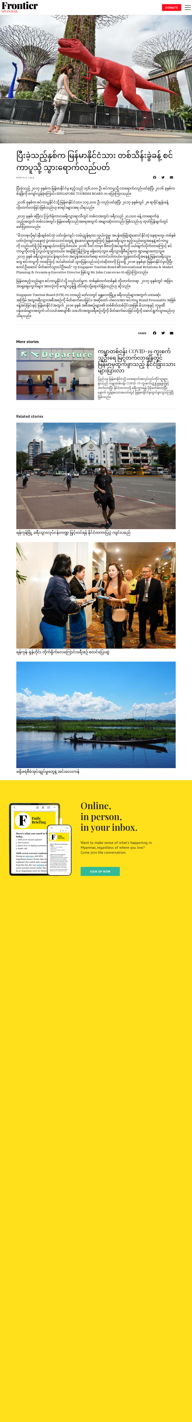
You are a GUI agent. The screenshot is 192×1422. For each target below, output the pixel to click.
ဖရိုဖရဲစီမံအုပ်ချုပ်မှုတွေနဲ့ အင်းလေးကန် (47, 771)
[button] (154, 177)
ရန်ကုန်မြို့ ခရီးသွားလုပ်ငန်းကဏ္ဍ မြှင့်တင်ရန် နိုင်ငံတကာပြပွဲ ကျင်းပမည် (73, 532)
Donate (171, 7)
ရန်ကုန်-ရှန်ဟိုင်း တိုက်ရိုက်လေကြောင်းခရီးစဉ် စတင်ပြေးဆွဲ (63, 651)
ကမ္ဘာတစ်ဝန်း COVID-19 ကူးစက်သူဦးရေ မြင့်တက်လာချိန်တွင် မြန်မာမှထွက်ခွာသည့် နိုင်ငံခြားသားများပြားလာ (137, 361)
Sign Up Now (100, 871)
